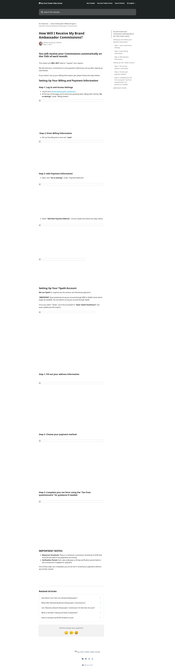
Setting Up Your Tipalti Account (123, 63)
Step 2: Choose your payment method (121, 73)
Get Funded (91, 3)
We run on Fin (88, 665)
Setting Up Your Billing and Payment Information (122, 41)
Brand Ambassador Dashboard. (64, 91)
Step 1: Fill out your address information (121, 67)
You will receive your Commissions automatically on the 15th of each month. (123, 34)
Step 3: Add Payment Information (121, 58)
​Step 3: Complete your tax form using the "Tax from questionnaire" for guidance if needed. (123, 81)
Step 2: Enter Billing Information (121, 52)
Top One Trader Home (104, 3)
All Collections (43, 24)
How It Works (120, 3)
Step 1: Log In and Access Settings (123, 46)
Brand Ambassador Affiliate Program (63, 24)
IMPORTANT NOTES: (120, 88)
